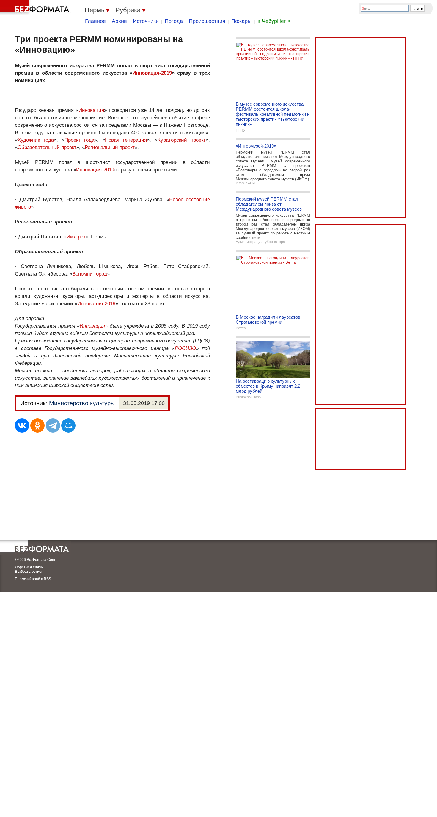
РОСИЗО (185, 348)
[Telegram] (53, 425)
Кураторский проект (182, 140)
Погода (174, 21)
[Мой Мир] (68, 425)
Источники (146, 21)
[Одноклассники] (37, 425)
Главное (95, 21)
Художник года (36, 140)
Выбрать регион (29, 571)
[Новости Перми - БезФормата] (35, 7)
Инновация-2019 (152, 73)
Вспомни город (89, 274)
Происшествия (207, 21)
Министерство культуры (82, 403)
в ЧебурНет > (274, 21)
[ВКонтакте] (22, 425)
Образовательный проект (47, 147)
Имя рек (76, 237)
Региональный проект (110, 147)
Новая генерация (126, 140)
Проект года (80, 140)
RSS (47, 579)
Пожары (241, 21)
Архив (119, 21)
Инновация (91, 110)
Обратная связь (29, 567)
